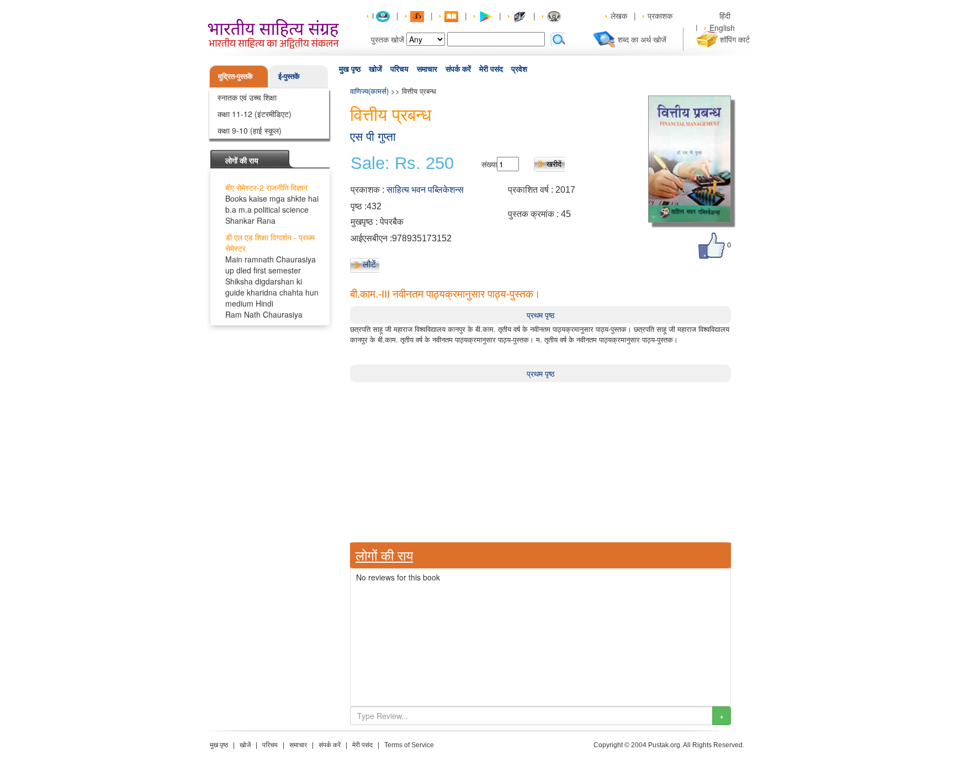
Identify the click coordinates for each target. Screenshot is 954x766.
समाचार (427, 69)
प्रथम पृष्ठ (540, 314)
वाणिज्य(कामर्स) (369, 91)
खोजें (375, 69)
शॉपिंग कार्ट (735, 39)
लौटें (369, 264)
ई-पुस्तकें (289, 76)
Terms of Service (409, 745)
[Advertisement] (540, 459)
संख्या (489, 164)
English (722, 27)
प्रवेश (519, 69)
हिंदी (726, 15)
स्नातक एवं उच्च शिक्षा (247, 97)
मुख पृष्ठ (350, 69)
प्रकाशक (660, 15)
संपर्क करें (458, 69)
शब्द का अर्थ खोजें (642, 39)
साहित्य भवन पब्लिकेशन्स (425, 189)
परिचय (399, 69)
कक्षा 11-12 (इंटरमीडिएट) (255, 113)
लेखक (619, 15)
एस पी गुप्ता (373, 136)
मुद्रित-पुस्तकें (235, 76)
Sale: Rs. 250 (402, 163)
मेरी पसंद (491, 69)
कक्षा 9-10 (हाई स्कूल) (250, 130)
